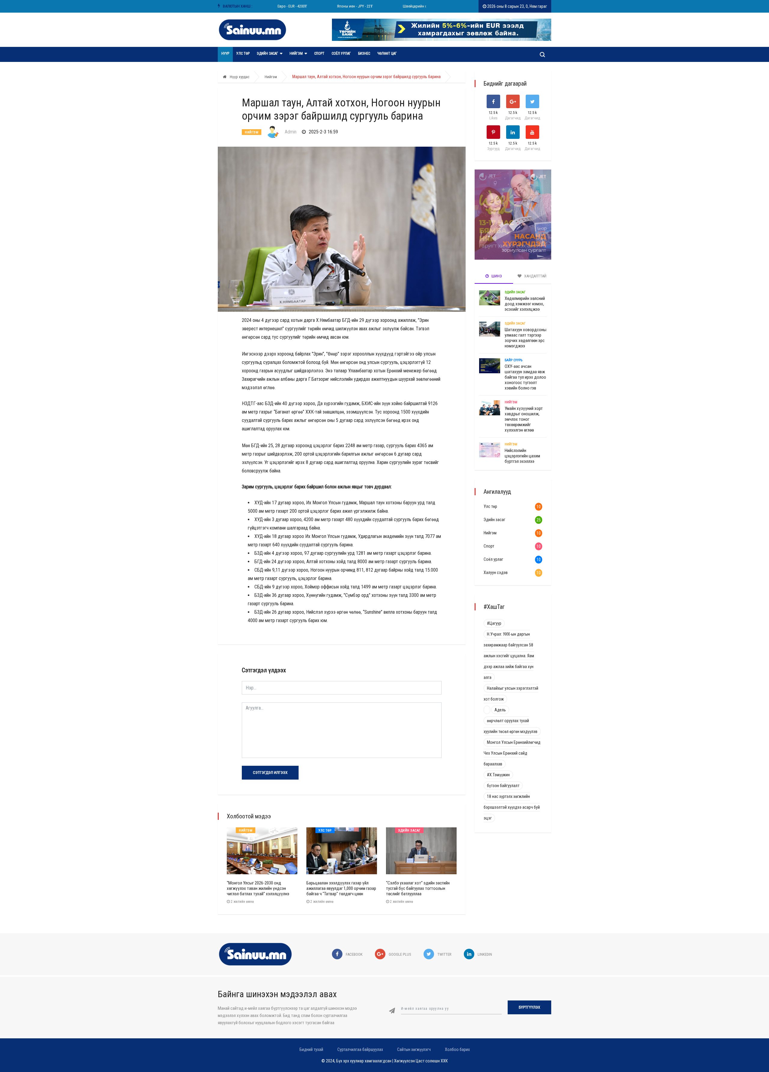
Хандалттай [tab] (534, 276)
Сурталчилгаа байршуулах (360, 1049)
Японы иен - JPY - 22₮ (341, 6)
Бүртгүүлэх (529, 1007)
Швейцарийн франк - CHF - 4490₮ (416, 6)
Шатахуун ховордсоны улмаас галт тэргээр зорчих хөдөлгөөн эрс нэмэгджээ (525, 338)
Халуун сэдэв (496, 572)
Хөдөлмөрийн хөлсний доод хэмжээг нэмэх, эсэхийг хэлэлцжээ (525, 304)
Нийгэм (296, 53)
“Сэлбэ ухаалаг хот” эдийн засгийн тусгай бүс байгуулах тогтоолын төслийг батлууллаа (418, 888)
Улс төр (243, 53)
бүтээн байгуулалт (503, 785)
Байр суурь (513, 360)
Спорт (319, 53)
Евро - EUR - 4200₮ (278, 6)
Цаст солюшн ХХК (432, 1060)
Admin (290, 132)
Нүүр (225, 53)
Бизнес (364, 53)
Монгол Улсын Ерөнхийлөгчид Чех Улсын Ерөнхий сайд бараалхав (512, 753)
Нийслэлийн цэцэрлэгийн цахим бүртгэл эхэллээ (522, 456)
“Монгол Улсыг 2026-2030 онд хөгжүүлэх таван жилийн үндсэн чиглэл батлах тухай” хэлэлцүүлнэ (258, 888)
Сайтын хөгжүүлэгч (414, 1049)
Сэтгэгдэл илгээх (270, 772)
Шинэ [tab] (496, 276)
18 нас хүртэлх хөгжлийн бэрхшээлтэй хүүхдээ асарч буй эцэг (512, 807)
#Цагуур (494, 623)
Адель (500, 709)
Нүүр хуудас (239, 77)
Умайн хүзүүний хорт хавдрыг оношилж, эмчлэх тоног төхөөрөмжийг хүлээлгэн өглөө (524, 419)
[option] (278, 6)
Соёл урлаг (341, 53)
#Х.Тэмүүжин (498, 774)
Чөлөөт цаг (387, 53)
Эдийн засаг (267, 53)
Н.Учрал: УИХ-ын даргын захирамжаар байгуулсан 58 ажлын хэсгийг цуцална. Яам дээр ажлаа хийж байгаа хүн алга (509, 656)
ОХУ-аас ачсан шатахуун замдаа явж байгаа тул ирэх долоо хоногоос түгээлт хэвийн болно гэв (525, 377)
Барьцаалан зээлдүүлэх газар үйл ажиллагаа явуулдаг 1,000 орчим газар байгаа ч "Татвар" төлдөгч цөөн (341, 888)
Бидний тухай (311, 1049)
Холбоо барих (457, 1049)
